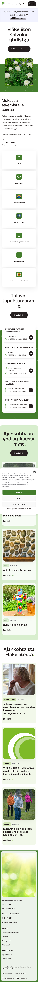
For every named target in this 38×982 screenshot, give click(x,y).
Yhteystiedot (6, 945)
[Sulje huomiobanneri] (36, 10)
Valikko (32, 4)
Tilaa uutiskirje (21, 978)
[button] (35, 472)
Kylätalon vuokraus (18, 49)
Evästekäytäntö (11, 508)
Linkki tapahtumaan (18, 18)
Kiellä (19, 498)
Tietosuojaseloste (8, 978)
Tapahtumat (6, 959)
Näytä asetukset (19, 504)
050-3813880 (7, 904)
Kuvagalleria (6, 941)
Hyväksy (19, 492)
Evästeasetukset (7, 973)
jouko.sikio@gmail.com (10, 922)
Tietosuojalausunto (24, 508)
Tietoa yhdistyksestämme (11, 932)
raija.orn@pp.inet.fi (8, 908)
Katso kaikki (18, 315)
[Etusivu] (9, 4)
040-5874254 (7, 918)
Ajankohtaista (7, 954)
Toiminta (5, 937)
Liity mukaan (10, 142)
